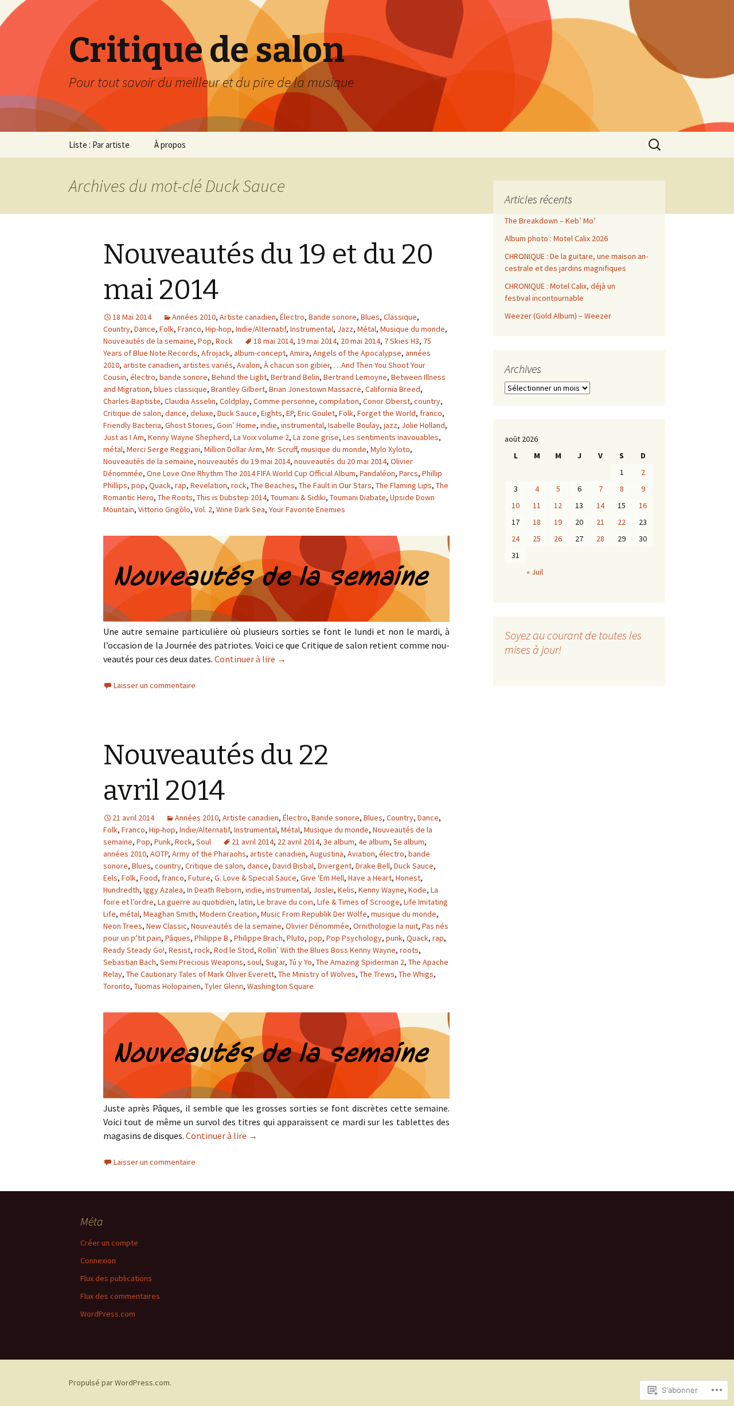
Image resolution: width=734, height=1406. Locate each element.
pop (138, 485)
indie (268, 425)
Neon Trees (122, 926)
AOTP (159, 854)
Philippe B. (212, 938)
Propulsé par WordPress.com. (120, 1382)
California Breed (392, 389)
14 (600, 505)
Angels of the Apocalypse (357, 353)
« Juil (534, 572)
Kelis (346, 890)
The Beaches (273, 485)
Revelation (208, 485)
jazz (390, 425)
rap (180, 485)
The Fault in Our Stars (335, 485)
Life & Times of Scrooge (358, 902)
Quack (160, 485)
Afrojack (215, 353)
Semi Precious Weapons (201, 962)
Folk (166, 329)
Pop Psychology (354, 938)
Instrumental (311, 329)
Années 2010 (194, 317)
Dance (144, 329)
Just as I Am (123, 437)
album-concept (260, 353)
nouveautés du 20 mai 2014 (340, 461)
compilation (339, 401)
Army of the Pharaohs (209, 854)
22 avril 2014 (298, 841)
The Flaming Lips (404, 485)
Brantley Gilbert (238, 389)
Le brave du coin (285, 902)
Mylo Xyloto (390, 449)
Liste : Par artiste (99, 144)
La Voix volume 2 (261, 437)
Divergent (335, 866)
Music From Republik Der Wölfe (314, 914)
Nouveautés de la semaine (148, 341)
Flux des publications (116, 1278)
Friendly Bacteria (132, 425)
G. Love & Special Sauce (255, 878)
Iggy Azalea (163, 890)
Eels (110, 878)
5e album (408, 841)
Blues (370, 317)
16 (643, 505)
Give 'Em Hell (322, 878)
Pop (205, 341)
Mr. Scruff (281, 449)
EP (290, 413)
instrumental (302, 425)
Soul (203, 841)
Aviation (361, 854)
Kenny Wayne (381, 890)
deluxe (201, 413)
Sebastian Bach (129, 962)
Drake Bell (373, 866)
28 (600, 538)
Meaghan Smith (169, 914)
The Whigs (416, 974)
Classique (400, 317)
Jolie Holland (423, 425)
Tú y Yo (300, 962)
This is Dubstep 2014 (232, 497)
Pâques (177, 938)
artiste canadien (151, 365)
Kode (417, 890)
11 (537, 505)
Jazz (345, 329)
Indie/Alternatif (261, 329)
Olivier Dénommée (317, 926)
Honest (408, 878)
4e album (373, 841)
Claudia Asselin (190, 401)
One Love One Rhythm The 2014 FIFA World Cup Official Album (251, 473)
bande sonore (183, 377)
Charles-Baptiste (132, 401)
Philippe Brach (258, 938)
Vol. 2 (203, 509)
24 (516, 538)
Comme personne (284, 401)
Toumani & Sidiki (298, 497)
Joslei (323, 890)
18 (537, 522)
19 (558, 522)
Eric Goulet (316, 413)
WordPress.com (107, 1314)
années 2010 (124, 854)
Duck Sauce (237, 413)
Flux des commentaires (120, 1296)
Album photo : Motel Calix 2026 (556, 238)
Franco (189, 329)
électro (142, 377)
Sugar (275, 962)
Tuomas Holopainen (167, 986)
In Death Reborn (214, 890)
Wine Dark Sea (240, 509)
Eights (271, 413)
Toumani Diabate (358, 497)
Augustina (326, 854)
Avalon (248, 365)
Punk (162, 841)
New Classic (166, 926)
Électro (292, 317)
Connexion (98, 1260)
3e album (338, 841)
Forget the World (386, 413)
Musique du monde (412, 329)
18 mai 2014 (273, 341)
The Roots (175, 497)
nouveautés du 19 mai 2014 (244, 461)
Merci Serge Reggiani (163, 449)
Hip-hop (218, 329)
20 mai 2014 (360, 341)
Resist (179, 950)
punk (394, 938)
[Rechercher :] (655, 145)
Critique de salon (132, 413)
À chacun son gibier (297, 365)
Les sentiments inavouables (391, 437)
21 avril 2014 (253, 841)
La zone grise (316, 437)
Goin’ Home (236, 425)
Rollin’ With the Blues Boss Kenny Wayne (327, 950)
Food (149, 878)
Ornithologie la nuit (385, 926)
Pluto (295, 938)
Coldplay (234, 401)
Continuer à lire (250, 659)
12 (558, 505)
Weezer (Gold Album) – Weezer (558, 316)
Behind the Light (239, 377)
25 (537, 538)
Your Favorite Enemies (307, 509)
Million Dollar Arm (233, 449)
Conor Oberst (386, 401)
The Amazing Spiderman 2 (360, 962)
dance (175, 413)
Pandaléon (377, 473)
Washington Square (280, 986)
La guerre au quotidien (196, 902)
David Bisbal (293, 866)
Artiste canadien (248, 317)
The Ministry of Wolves (317, 974)
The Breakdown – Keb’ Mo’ (550, 220)
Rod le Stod (234, 950)
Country (116, 329)
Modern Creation (228, 914)
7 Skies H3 (401, 341)
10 (516, 505)
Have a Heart (370, 878)
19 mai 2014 (317, 341)
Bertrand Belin (295, 377)
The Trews (377, 974)
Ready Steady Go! (134, 950)
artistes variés (208, 365)
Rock (224, 341)
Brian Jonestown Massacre (315, 389)
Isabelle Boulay (354, 425)
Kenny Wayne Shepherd (188, 437)
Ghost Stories (189, 425)
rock (239, 485)
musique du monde (333, 449)
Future (199, 878)
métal (113, 449)
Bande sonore (333, 317)
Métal (366, 329)
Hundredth (121, 890)
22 (622, 522)
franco (431, 413)
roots (409, 950)
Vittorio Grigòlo (164, 509)
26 (558, 538)
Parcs (408, 473)
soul (254, 962)
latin (246, 902)
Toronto (116, 986)
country (427, 401)
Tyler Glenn (224, 986)
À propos (170, 144)
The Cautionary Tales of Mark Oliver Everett (200, 974)
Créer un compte (109, 1243)
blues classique (180, 389)
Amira (299, 353)
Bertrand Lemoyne (355, 377)
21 (600, 522)
